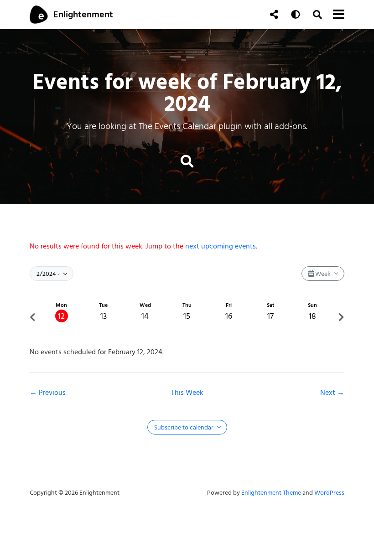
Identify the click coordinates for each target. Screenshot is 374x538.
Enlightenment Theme (271, 492)
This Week (187, 392)
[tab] (62, 317)
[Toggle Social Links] (274, 14)
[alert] (187, 246)
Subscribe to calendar (184, 427)
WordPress (329, 492)
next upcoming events (220, 246)
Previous (52, 392)
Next (328, 392)
